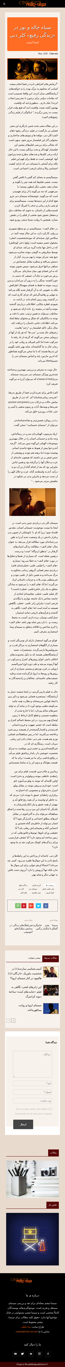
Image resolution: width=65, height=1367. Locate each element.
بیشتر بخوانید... (33, 958)
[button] (4, 4)
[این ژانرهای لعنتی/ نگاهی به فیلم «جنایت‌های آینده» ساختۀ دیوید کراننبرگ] (51, 990)
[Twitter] (22, 1354)
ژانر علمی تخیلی (48, 889)
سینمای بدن (33, 889)
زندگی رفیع (23, 885)
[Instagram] (39, 1354)
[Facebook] (48, 1354)
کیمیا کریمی (50, 893)
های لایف (23, 893)
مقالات (53, 1152)
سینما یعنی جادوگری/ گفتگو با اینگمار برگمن (45, 927)
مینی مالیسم (36, 893)
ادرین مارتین (36, 885)
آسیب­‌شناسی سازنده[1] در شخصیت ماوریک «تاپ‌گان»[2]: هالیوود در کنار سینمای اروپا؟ (24, 973)
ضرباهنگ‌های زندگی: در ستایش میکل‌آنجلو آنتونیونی (20, 928)
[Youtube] (15, 1354)
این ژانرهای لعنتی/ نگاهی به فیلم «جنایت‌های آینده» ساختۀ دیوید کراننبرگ (25, 992)
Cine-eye (54, 53)
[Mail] (31, 1354)
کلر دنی (21, 889)
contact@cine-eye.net (26, 1331)
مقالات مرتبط (50, 958)
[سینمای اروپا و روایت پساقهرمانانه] (51, 1008)
